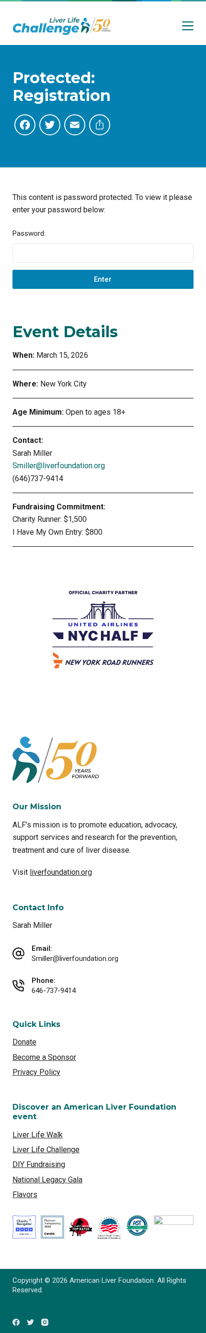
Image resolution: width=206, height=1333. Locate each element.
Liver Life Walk (37, 1134)
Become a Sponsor (44, 1057)
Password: (29, 233)
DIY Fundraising (38, 1164)
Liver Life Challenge (46, 1149)
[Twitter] (30, 1322)
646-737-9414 (54, 990)
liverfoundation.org (61, 872)
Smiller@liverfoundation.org (58, 465)
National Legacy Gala (47, 1179)
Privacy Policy (36, 1072)
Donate (24, 1042)
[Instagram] (44, 1322)
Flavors (24, 1194)
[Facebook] (16, 1322)
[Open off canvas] (188, 26)
